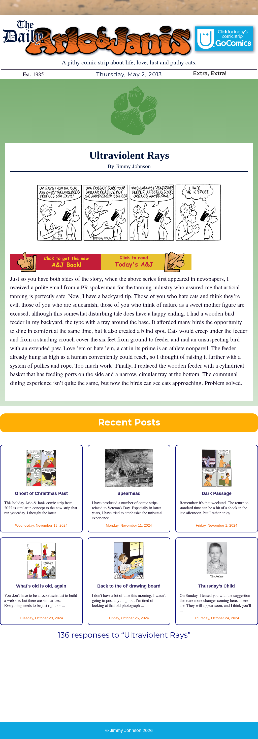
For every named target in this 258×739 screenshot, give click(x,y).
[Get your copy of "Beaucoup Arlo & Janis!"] (55, 270)
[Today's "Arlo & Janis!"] (146, 270)
